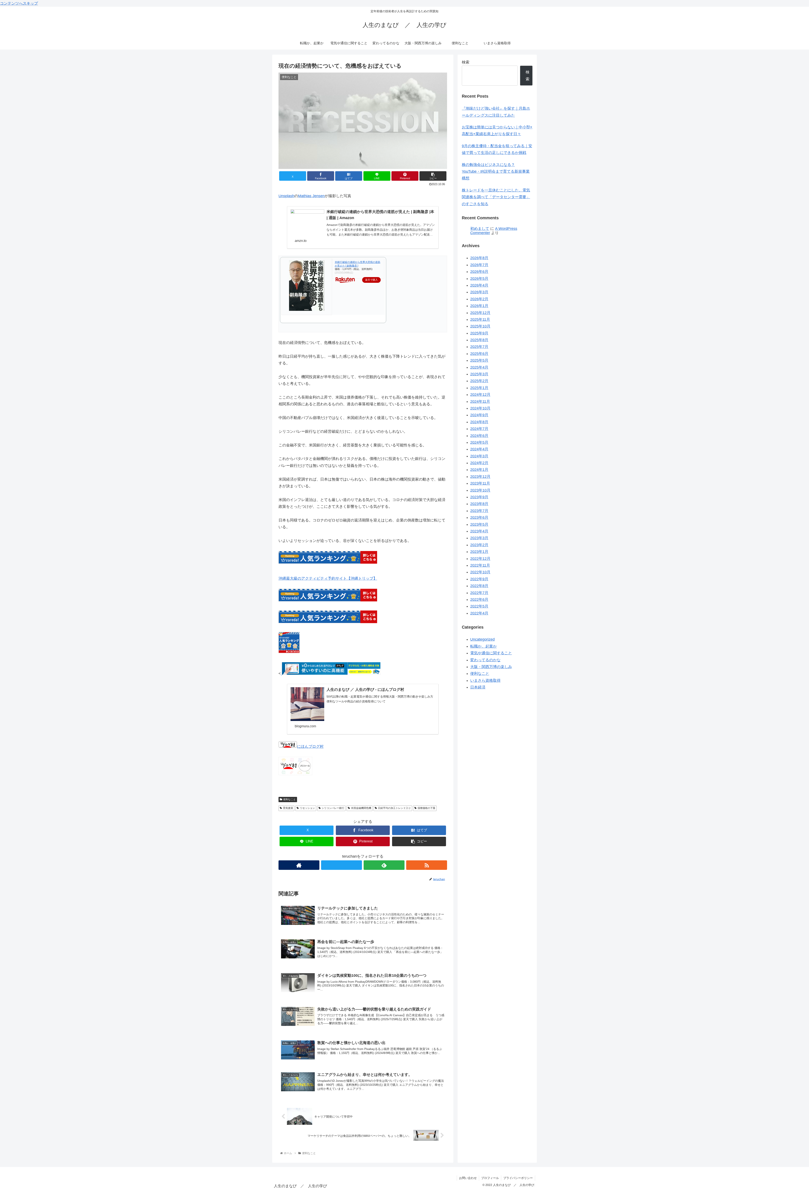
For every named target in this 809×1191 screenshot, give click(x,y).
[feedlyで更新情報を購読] (384, 865)
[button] (432, 176)
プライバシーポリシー (518, 1178)
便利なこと (289, 799)
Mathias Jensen (311, 196)
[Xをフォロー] (341, 865)
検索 (465, 62)
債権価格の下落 (426, 808)
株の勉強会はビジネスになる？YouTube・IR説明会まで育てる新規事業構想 (496, 172)
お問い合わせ (468, 1178)
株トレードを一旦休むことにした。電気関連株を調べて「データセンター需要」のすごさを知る (496, 197)
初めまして (479, 228)
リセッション (307, 808)
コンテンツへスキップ (19, 3)
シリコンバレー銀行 (332, 808)
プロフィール (490, 1178)
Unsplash (286, 196)
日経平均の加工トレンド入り (394, 808)
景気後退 (288, 808)
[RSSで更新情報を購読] (426, 865)
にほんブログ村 (310, 746)
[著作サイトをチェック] (299, 865)
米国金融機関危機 (361, 808)
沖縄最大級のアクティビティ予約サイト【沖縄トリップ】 (328, 578)
